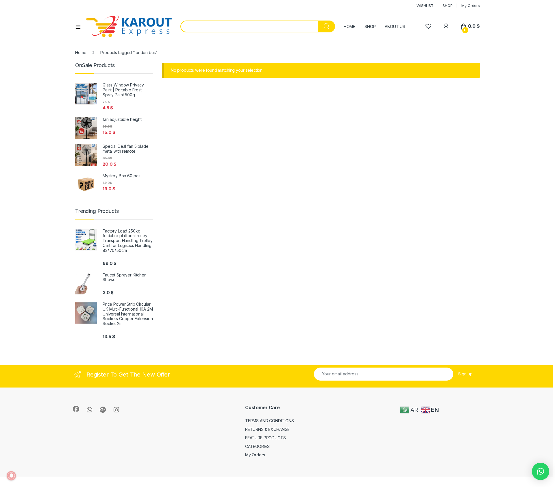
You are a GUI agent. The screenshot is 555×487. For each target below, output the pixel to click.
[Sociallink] (76, 409)
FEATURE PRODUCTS (265, 437)
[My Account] (446, 26)
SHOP (447, 5)
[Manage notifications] (11, 475)
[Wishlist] (428, 26)
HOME (349, 26)
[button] (540, 471)
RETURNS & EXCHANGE (267, 429)
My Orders (470, 5)
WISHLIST (425, 5)
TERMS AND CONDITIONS (269, 420)
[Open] (80, 26)
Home (80, 52)
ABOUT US (395, 26)
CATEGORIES (257, 446)
